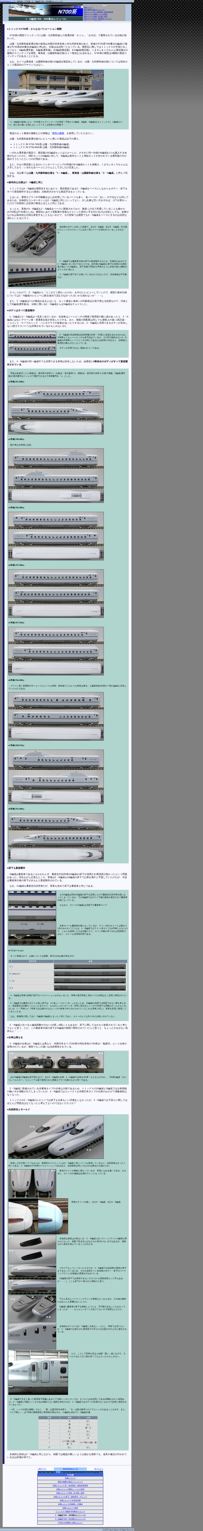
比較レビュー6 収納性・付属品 (70, 1504)
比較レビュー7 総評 (70, 1508)
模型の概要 (58, 133)
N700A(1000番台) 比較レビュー (70, 1523)
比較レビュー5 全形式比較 (70, 1500)
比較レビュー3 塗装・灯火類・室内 (95, 16)
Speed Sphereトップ (7, 1)
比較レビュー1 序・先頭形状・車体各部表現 (98, 12)
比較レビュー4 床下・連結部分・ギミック (98, 18)
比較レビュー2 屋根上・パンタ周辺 (95, 14)
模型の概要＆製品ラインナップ (94, 10)
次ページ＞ (98, 1469)
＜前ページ (41, 1469)
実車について (88, 7)
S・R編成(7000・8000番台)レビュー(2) (70, 1519)
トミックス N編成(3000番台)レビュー (70, 1511)
